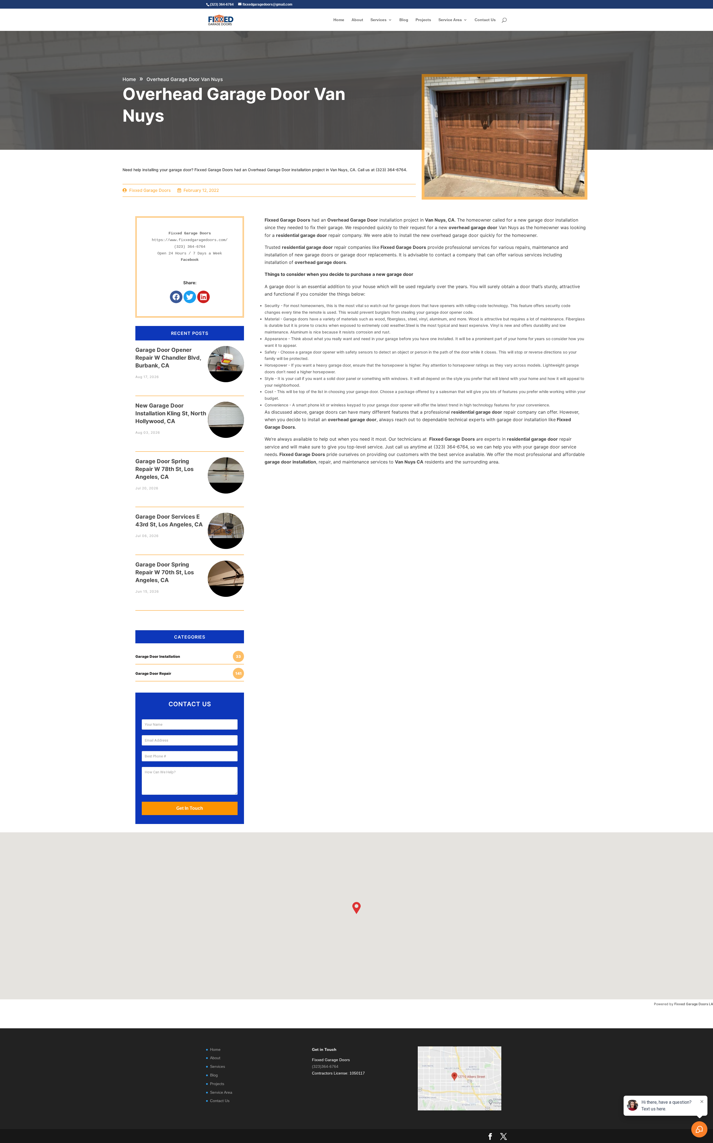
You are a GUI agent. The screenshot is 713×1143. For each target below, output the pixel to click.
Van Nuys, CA (440, 220)
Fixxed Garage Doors (287, 220)
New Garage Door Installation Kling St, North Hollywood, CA (170, 413)
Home (338, 20)
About (357, 20)
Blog (403, 20)
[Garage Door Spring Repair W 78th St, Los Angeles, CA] (226, 470)
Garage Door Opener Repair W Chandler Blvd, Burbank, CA (168, 358)
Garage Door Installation (188, 656)
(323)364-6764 (325, 1066)
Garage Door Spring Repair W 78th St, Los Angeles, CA (164, 469)
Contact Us (485, 20)
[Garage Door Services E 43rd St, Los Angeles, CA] (226, 525)
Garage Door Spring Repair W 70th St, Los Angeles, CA (164, 572)
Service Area (450, 20)
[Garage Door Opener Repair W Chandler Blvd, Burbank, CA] (226, 358)
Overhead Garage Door (352, 220)
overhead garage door (473, 227)
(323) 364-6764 (189, 246)
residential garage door (301, 235)
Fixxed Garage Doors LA (693, 1004)
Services (378, 20)
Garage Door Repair (188, 673)
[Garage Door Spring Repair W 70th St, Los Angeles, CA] (226, 573)
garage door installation (290, 462)
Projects (423, 20)
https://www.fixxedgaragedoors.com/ (190, 240)
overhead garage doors (320, 262)
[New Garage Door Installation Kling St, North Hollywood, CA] (226, 414)
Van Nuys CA (409, 462)
